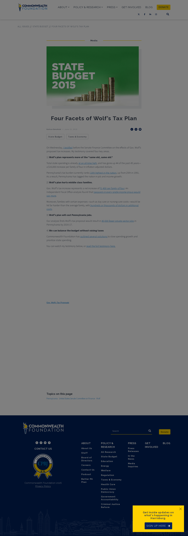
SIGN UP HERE (156, 525)
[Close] (180, 509)
